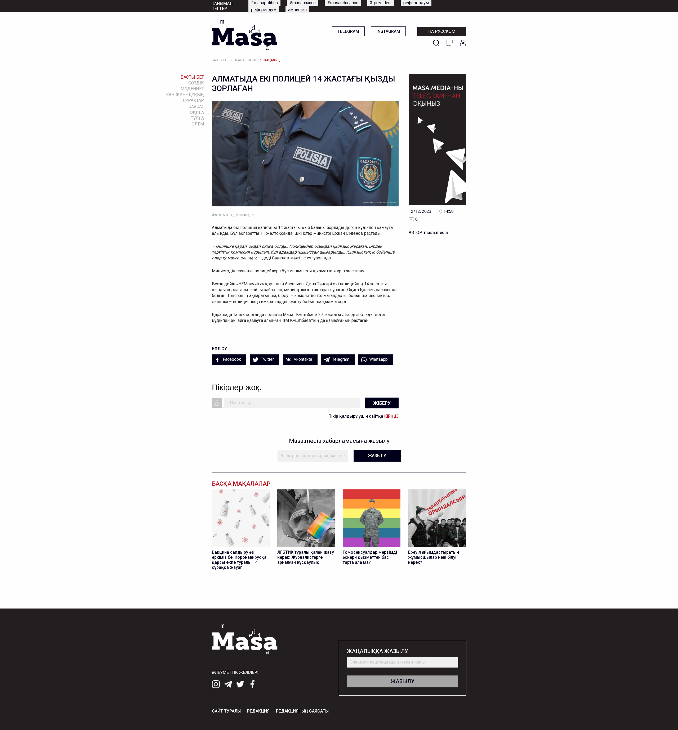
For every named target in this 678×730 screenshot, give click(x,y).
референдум (416, 2)
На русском (441, 31)
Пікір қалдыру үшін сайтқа (363, 416)
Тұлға (197, 118)
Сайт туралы (226, 711)
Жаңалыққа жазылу (377, 651)
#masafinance (302, 2)
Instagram (388, 31)
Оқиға (197, 112)
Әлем (198, 124)
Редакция (258, 711)
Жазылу (377, 455)
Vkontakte (302, 359)
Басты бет (220, 60)
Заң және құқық (185, 94)
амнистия (297, 9)
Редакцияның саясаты (302, 711)
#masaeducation (342, 2)
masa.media (436, 232)
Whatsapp (378, 359)
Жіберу (382, 403)
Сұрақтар (193, 100)
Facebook (231, 359)
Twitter (267, 359)
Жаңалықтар (246, 60)
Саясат (196, 106)
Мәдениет (192, 88)
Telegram (348, 31)
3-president (381, 2)
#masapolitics (264, 2)
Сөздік (196, 82)
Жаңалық (271, 60)
